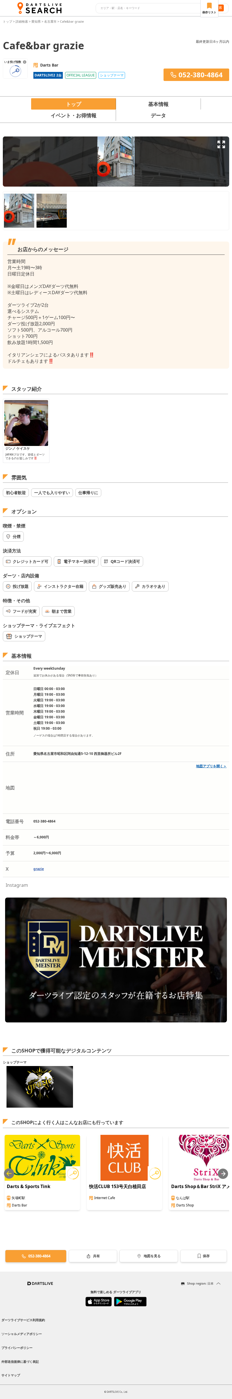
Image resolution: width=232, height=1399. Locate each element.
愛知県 (36, 21)
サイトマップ (10, 1375)
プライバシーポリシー (17, 1347)
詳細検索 (22, 21)
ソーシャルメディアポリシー (21, 1334)
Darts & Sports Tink (28, 1186)
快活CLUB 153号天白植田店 (117, 1186)
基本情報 (158, 104)
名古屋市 (50, 21)
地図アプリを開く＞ (211, 766)
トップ (8, 21)
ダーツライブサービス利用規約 (23, 1320)
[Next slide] (222, 1173)
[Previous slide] (9, 1173)
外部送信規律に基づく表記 (20, 1361)
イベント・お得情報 (73, 115)
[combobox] (152, 8)
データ (158, 115)
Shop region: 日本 (200, 1283)
